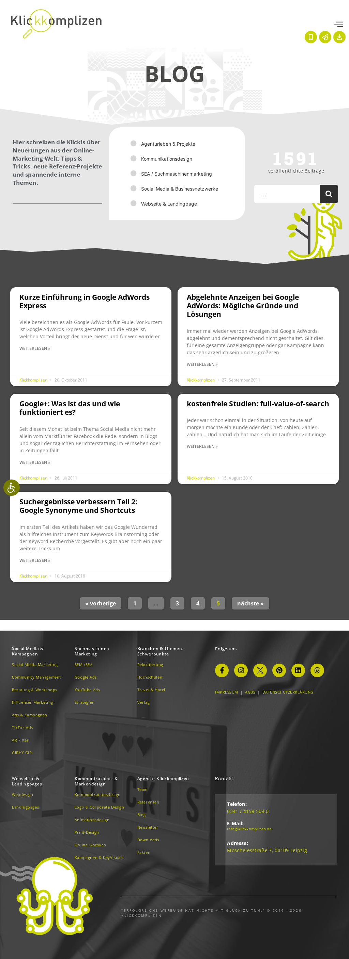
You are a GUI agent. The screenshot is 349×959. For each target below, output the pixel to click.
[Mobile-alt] (311, 37)
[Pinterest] (279, 670)
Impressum (226, 692)
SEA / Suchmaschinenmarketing (176, 174)
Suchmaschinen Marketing (92, 651)
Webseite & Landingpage (169, 204)
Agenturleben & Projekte (168, 144)
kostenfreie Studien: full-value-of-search (258, 403)
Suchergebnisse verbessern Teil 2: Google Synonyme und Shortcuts (78, 506)
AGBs (250, 692)
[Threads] (317, 670)
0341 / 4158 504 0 (248, 811)
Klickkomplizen (33, 380)
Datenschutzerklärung (288, 692)
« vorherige (100, 603)
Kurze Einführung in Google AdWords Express (84, 301)
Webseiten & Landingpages (27, 781)
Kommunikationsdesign (166, 159)
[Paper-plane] (325, 37)
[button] (339, 24)
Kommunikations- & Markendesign (96, 781)
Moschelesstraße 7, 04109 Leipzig (267, 850)
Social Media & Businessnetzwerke (179, 189)
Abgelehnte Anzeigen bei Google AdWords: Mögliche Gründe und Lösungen (243, 305)
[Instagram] (241, 670)
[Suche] (329, 194)
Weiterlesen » (34, 348)
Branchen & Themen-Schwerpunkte (160, 651)
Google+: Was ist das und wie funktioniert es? (69, 408)
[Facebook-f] (222, 670)
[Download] (339, 37)
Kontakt (224, 779)
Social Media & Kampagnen (28, 651)
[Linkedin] (298, 670)
